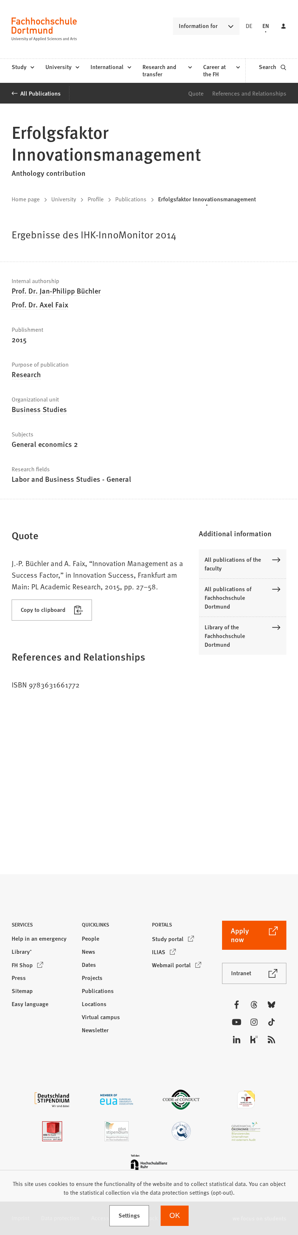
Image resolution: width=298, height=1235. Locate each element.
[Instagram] (254, 1022)
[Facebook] (236, 1004)
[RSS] (271, 1039)
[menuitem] (23, 67)
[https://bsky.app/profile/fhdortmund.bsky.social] (271, 1004)
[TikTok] (271, 1022)
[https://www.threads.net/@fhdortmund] (254, 1004)
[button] (242, 533)
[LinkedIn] (236, 1039)
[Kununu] (254, 1039)
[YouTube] (236, 1022)
